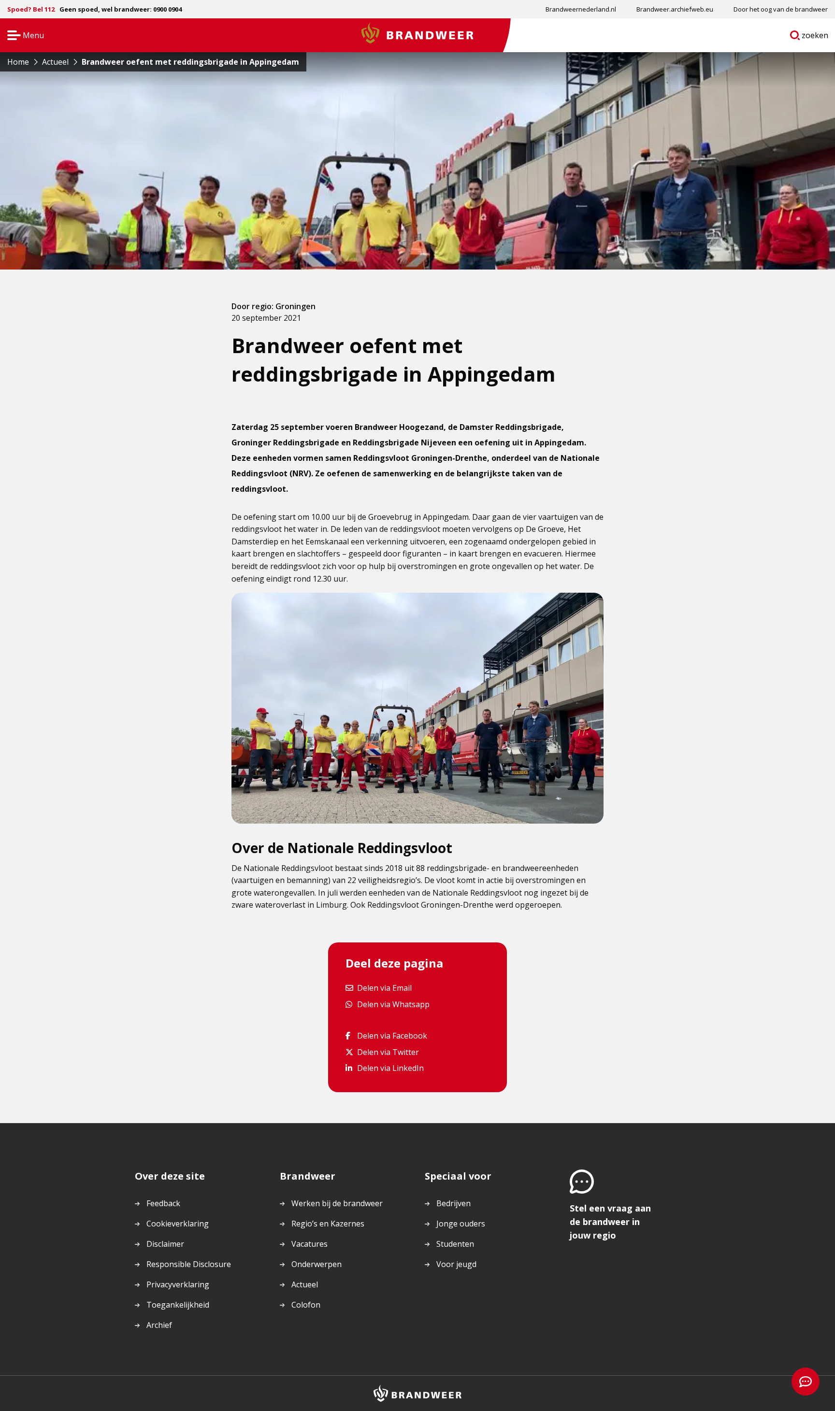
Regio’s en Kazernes (327, 1223)
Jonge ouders (460, 1223)
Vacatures (309, 1244)
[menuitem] (581, 9)
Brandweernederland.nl (581, 9)
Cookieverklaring (177, 1223)
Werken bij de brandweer (337, 1203)
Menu (22, 36)
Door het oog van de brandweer (781, 9)
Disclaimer (165, 1244)
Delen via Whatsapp (393, 1004)
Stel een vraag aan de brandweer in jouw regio (610, 1221)
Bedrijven (453, 1203)
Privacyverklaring (177, 1284)
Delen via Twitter (388, 1051)
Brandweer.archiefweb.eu (674, 9)
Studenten (455, 1244)
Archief (159, 1325)
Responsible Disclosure (188, 1264)
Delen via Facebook (392, 1035)
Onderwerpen (316, 1264)
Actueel (304, 1284)
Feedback (163, 1203)
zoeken (815, 37)
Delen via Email (384, 987)
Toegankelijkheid (177, 1304)
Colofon (305, 1304)
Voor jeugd (456, 1264)
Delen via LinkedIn (390, 1067)
